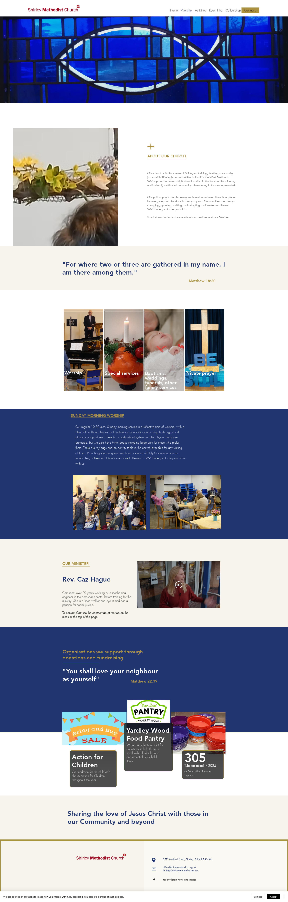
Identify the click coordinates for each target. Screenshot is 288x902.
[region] (83, 339)
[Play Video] (178, 584)
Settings (258, 896)
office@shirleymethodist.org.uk (179, 867)
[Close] (284, 896)
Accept (273, 896)
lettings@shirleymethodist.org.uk (180, 870)
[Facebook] (154, 879)
